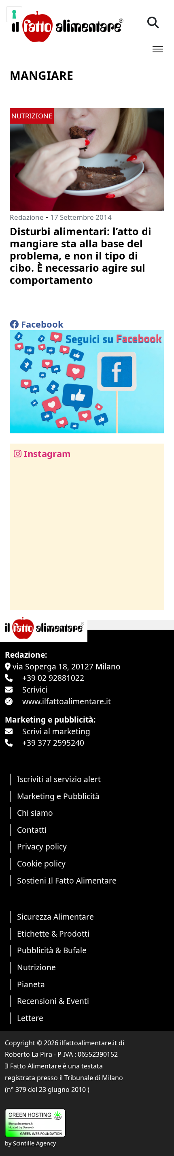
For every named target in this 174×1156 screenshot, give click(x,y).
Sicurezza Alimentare (55, 916)
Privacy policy (42, 846)
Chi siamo (35, 812)
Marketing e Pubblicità (58, 796)
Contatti (32, 829)
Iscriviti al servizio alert (59, 779)
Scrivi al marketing (56, 731)
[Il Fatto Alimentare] (66, 25)
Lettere (30, 1017)
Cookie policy (41, 863)
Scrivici (34, 689)
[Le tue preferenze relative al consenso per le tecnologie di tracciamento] (14, 14)
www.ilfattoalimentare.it (66, 701)
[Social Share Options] (21, 599)
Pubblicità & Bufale (52, 950)
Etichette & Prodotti (53, 933)
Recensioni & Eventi (53, 1000)
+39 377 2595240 (53, 742)
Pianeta (31, 984)
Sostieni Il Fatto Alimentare (67, 880)
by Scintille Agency (30, 1143)
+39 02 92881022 (53, 677)
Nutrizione (36, 967)
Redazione (27, 217)
